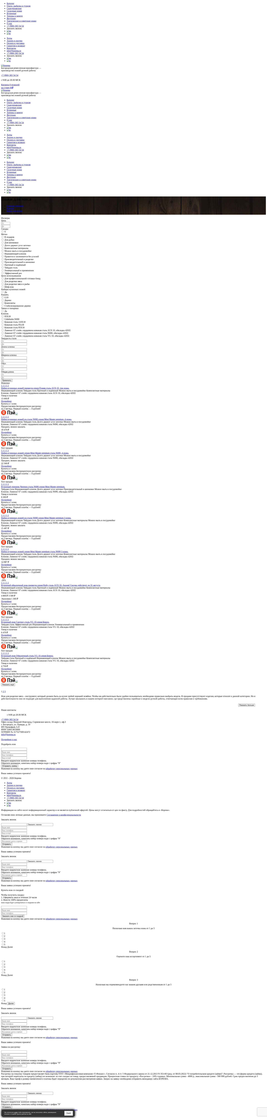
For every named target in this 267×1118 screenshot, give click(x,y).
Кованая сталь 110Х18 (14, 322)
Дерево (7, 300)
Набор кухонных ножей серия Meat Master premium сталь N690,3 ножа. (34, 551)
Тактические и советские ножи (21, 21)
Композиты (9, 303)
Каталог (10, 3)
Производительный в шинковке (19, 262)
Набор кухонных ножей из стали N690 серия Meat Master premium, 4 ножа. (36, 419)
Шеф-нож (9, 287)
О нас (9, 23)
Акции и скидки (14, 41)
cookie (16, 1112)
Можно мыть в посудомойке (17, 251)
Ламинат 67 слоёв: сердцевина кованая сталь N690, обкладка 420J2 (36, 333)
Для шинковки (11, 242)
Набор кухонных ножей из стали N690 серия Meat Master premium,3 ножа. (36, 518)
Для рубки (9, 240)
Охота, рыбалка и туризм (18, 6)
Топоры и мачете (15, 16)
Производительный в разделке (19, 259)
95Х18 (7, 316)
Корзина (5, 85)
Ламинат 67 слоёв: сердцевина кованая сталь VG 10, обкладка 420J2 (36, 336)
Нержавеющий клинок (15, 254)
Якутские (11, 18)
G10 (6, 297)
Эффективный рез (13, 273)
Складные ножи (14, 11)
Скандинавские (14, 8)
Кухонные (11, 13)
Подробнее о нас (9, 739)
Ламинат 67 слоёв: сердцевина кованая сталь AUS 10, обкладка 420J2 (37, 330)
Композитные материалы (16, 248)
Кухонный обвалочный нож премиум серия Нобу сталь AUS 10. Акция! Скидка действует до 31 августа (50, 585)
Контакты (11, 48)
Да (5, 292)
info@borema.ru (14, 51)
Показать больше (246, 705)
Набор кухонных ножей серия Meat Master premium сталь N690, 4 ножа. (35, 453)
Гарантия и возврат (16, 46)
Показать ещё (8, 685)
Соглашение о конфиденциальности (64, 815)
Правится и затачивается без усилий (21, 256)
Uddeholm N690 (11, 319)
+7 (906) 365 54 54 (15, 26)
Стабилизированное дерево (17, 306)
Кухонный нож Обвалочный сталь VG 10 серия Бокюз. (27, 656)
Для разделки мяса (13, 281)
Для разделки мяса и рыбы (17, 284)
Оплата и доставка (15, 43)
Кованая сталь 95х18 (14, 325)
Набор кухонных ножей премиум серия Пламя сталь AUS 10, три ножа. (35, 388)
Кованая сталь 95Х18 (14, 327)
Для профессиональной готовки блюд (22, 278)
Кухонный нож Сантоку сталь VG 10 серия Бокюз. (25, 622)
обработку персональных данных (61, 768)
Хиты (9, 38)
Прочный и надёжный (15, 265)
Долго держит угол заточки (17, 245)
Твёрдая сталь (11, 267)
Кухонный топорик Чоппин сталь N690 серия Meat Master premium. (33, 486)
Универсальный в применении (19, 270)
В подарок (9, 237)
